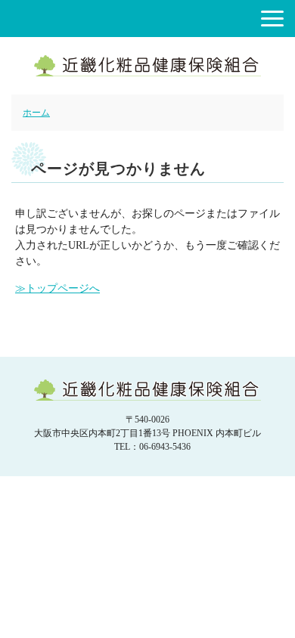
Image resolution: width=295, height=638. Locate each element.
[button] (272, 19)
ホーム (36, 112)
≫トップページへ (57, 288)
